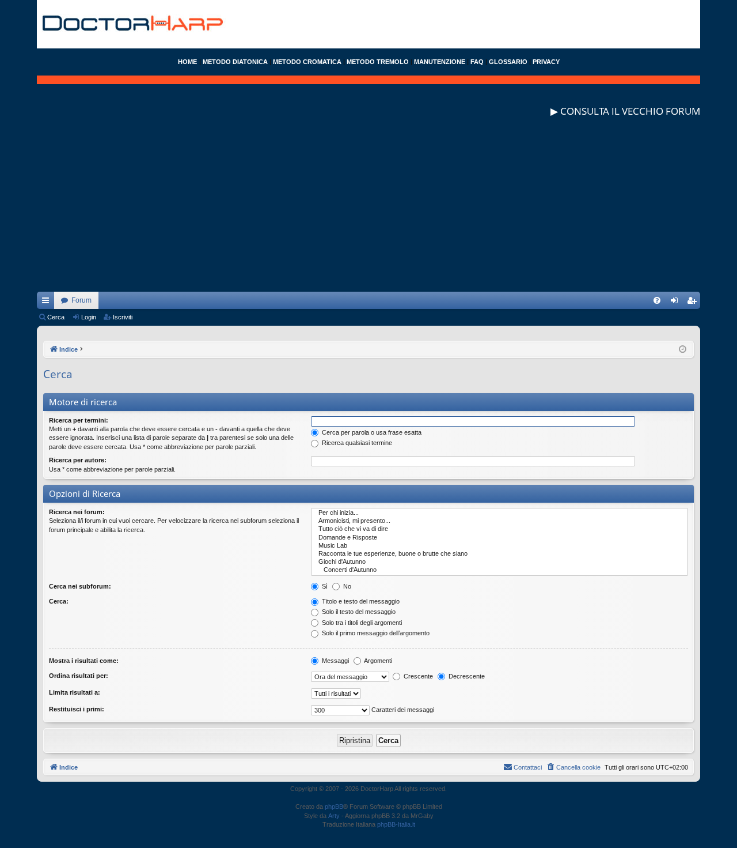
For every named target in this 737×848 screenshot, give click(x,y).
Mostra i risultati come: (84, 660)
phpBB (334, 806)
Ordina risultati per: (78, 675)
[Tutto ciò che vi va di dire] (499, 529)
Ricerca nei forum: (77, 511)
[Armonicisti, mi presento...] (499, 521)
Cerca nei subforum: (80, 586)
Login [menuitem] (676, 302)
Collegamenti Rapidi (47, 302)
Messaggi (334, 660)
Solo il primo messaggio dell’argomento (375, 633)
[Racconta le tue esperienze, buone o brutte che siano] (499, 554)
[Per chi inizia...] (499, 513)
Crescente (417, 676)
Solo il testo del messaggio (358, 611)
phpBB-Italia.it (396, 824)
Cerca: (59, 601)
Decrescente (466, 676)
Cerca (55, 317)
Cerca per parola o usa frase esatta (370, 432)
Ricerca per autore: (78, 460)
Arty (334, 815)
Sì (324, 586)
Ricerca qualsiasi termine (356, 442)
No (346, 586)
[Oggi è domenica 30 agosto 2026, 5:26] (682, 349)
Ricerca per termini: (78, 420)
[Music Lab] (499, 546)
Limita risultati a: (74, 692)
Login (88, 317)
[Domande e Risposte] (499, 538)
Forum (81, 300)
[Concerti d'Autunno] (499, 570)
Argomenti (377, 660)
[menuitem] (657, 300)
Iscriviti (122, 317)
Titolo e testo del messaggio (360, 601)
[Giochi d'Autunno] (499, 562)
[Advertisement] (368, 211)
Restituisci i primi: (76, 709)
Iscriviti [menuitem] (694, 302)
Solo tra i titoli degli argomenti (361, 622)
